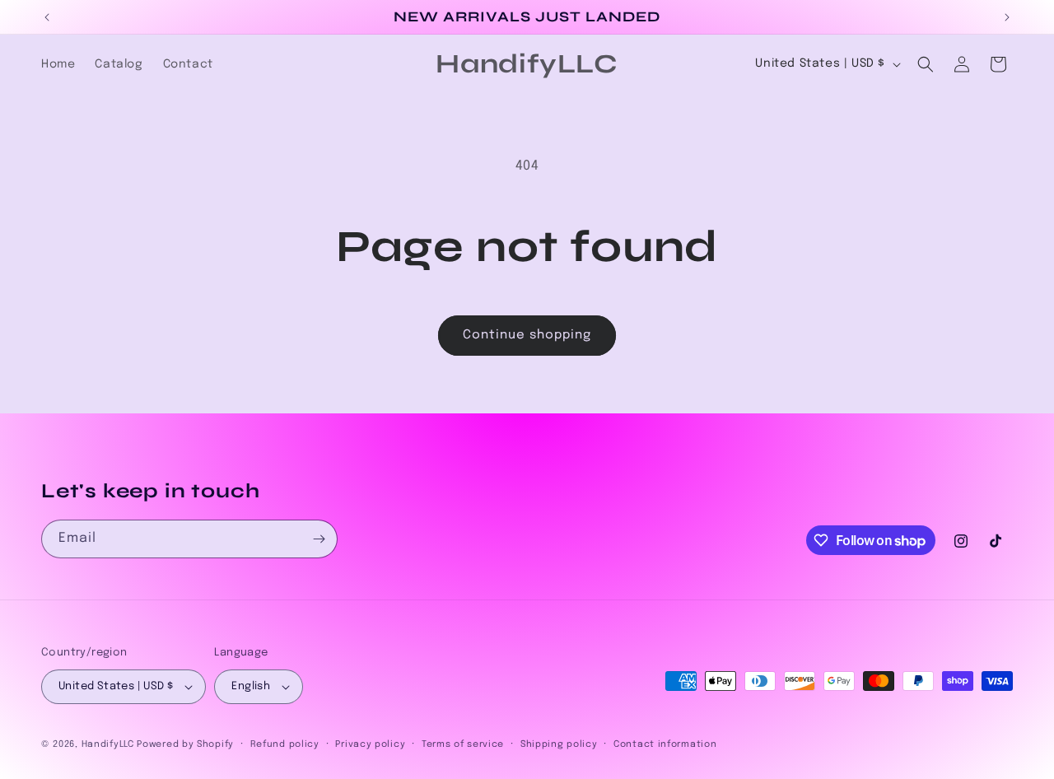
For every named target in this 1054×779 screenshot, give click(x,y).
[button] (925, 64)
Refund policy (284, 744)
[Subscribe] (319, 539)
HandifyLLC (108, 744)
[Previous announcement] (47, 17)
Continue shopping (527, 335)
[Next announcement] (1007, 17)
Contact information (664, 744)
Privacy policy (370, 744)
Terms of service (463, 744)
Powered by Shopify (185, 744)
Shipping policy (559, 744)
